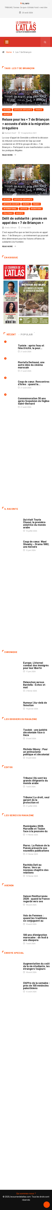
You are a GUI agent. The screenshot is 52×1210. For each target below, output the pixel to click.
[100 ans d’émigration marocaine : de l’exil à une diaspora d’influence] (11, 937)
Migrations (36, 209)
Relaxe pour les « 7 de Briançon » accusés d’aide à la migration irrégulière (25, 123)
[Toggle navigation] (6, 42)
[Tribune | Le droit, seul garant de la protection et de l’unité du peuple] (11, 800)
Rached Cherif (10, 133)
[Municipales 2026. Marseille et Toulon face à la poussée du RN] (11, 828)
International (10, 209)
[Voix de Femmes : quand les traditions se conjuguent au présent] (11, 918)
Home (9, 52)
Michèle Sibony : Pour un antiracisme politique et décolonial (36, 752)
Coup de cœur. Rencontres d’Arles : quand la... (33, 383)
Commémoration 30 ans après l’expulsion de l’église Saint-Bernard (33, 401)
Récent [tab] (11, 334)
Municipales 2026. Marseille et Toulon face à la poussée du (35, 828)
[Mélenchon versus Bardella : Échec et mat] (11, 684)
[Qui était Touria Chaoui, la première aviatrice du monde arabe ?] (11, 522)
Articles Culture (31, 517)
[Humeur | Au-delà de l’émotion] (11, 704)
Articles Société (11, 204)
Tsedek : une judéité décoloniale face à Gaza (35, 732)
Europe (26, 204)
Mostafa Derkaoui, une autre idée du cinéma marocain (31, 365)
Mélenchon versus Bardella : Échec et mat (34, 684)
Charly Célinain (10, 228)
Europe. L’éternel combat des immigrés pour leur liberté (36, 665)
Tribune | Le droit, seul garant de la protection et (36, 800)
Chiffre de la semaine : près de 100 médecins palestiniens (36, 985)
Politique (8, 213)
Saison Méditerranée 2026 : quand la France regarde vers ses (36, 898)
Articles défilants (23, 110)
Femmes (26, 746)
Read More (7, 155)
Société (7, 114)
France (39, 110)
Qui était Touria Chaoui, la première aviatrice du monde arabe (34, 523)
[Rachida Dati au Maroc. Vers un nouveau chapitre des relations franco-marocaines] (11, 867)
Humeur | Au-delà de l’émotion (35, 704)
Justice (23, 209)
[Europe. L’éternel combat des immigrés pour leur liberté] (11, 665)
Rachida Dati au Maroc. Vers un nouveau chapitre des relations (36, 868)
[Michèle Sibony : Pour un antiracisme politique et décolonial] (11, 751)
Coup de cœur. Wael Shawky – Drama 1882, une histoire (36, 544)
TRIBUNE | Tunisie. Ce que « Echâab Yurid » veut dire (26, 7)
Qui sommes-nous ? (26, 1193)
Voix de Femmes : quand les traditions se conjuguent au (35, 918)
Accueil (7, 110)
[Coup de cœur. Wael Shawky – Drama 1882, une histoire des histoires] (11, 544)
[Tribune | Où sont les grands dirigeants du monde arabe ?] (11, 780)
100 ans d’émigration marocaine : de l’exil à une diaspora (35, 937)
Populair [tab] (27, 334)
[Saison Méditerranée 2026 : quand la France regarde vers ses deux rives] (11, 898)
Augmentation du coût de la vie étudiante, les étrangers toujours (36, 966)
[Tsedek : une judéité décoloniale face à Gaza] (11, 732)
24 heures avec (30, 862)
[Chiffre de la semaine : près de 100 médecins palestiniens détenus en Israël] (11, 985)
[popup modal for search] (45, 42)
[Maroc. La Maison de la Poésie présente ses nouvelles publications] (11, 848)
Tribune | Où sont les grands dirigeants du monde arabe (35, 780)
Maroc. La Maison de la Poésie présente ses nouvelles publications (36, 848)
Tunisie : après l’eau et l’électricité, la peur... (31, 347)
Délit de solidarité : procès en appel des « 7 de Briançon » (24, 220)
